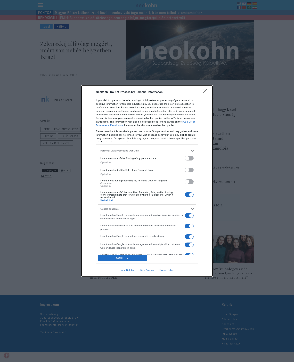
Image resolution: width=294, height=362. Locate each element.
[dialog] (147, 181)
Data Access (147, 270)
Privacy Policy (166, 270)
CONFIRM (122, 258)
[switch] (189, 158)
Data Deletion (127, 270)
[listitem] (147, 150)
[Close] (206, 92)
